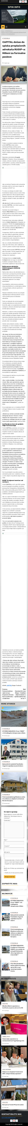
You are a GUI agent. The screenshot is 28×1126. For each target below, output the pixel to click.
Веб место (7, 852)
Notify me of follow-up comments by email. (14, 869)
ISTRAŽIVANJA (6, 38)
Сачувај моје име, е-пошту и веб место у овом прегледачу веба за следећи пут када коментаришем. (14, 862)
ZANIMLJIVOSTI (6, 1036)
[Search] (26, 26)
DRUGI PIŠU (5, 1003)
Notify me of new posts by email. (14, 873)
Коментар (7, 820)
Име (5, 840)
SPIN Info (14, 7)
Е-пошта (7, 846)
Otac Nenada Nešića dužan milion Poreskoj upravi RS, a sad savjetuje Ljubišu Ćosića (17, 967)
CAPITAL (9, 685)
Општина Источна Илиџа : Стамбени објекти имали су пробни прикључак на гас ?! (20, 694)
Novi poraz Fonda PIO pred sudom (13, 1104)
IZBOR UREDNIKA (6, 1069)
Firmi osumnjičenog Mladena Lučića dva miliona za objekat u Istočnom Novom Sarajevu (13, 798)
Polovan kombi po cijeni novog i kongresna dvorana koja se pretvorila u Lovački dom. (7, 694)
